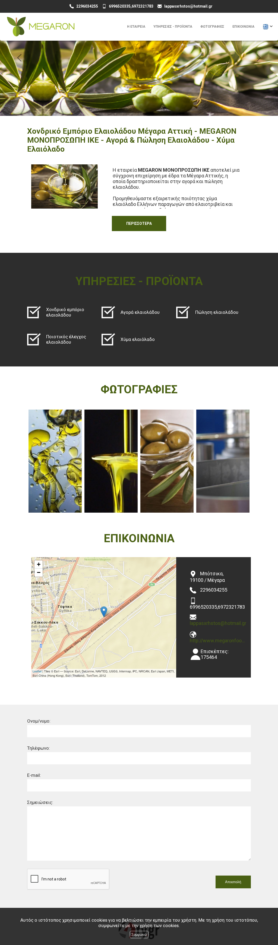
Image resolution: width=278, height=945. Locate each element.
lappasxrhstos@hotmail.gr (218, 623)
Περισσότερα (139, 223)
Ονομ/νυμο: (38, 721)
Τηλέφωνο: (38, 748)
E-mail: (34, 775)
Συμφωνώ (139, 935)
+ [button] (38, 564)
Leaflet (37, 671)
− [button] (38, 572)
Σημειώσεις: (40, 802)
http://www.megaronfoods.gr (218, 640)
